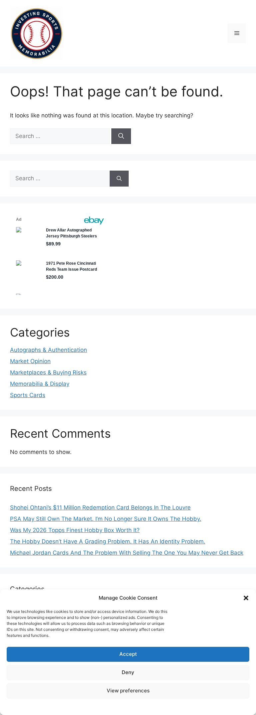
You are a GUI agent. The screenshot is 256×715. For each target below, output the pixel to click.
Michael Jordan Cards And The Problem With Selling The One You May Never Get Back (126, 552)
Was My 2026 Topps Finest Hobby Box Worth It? (75, 530)
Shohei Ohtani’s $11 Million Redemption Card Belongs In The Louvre (100, 507)
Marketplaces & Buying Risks (48, 372)
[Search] (121, 136)
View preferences (128, 690)
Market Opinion (30, 361)
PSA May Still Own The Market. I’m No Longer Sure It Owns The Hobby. (105, 518)
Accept (128, 654)
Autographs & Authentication (48, 350)
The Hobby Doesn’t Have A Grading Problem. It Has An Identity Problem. (107, 541)
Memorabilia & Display (39, 383)
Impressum (128, 706)
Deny (128, 672)
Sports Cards (27, 395)
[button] (246, 598)
